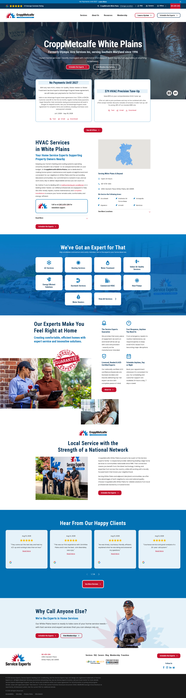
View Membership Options (105, 67)
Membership (115, 655)
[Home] (20, 15)
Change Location (126, 6)
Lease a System (143, 15)
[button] (175, 93)
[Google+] (174, 667)
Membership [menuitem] (122, 15)
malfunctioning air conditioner (72, 185)
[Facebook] (164, 667)
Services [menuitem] (83, 15)
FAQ (141, 6)
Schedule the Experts (167, 15)
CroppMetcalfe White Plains (109, 6)
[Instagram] (167, 667)
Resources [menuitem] (108, 15)
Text (54, 119)
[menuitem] (10, 694)
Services (89, 655)
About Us (108, 390)
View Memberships (70, 636)
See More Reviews (91, 584)
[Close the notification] (180, 2)
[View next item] (99, 574)
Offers (162, 6)
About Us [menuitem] (95, 15)
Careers (151, 6)
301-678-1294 (175, 6)
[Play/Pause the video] (169, 93)
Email (63, 119)
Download (74, 119)
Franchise (125, 655)
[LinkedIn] (170, 667)
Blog (107, 655)
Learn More (103, 2)
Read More (26, 551)
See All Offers (92, 130)
